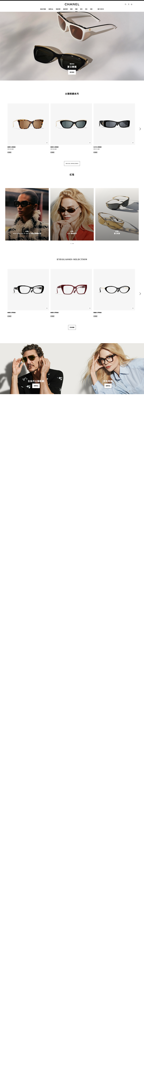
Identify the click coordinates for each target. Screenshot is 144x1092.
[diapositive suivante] (140, 129)
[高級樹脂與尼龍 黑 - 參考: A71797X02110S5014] (114, 124)
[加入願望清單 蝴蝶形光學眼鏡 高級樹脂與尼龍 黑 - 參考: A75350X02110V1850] (47, 308)
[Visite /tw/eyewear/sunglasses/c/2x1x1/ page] (36, 368)
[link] (132, 4)
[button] (51, 9)
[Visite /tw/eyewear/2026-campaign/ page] (72, 214)
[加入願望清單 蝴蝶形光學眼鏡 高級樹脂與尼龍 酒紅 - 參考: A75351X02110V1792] (90, 308)
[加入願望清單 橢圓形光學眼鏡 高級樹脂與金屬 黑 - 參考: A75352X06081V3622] (133, 308)
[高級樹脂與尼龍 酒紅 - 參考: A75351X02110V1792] (71, 289)
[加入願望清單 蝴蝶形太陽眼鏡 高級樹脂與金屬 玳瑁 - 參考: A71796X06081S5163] (47, 142)
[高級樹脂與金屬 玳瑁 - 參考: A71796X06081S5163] (28, 124)
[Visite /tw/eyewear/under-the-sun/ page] (72, 40)
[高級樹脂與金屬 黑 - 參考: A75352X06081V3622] (114, 289)
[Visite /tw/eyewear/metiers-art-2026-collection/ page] (27, 214)
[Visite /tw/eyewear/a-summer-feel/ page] (117, 214)
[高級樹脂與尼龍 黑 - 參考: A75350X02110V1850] (28, 289)
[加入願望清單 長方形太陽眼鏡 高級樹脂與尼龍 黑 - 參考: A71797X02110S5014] (133, 142)
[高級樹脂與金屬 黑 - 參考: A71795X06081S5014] (71, 124)
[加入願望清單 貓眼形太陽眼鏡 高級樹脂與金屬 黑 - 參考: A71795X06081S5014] (90, 142)
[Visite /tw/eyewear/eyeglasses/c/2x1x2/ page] (108, 368)
